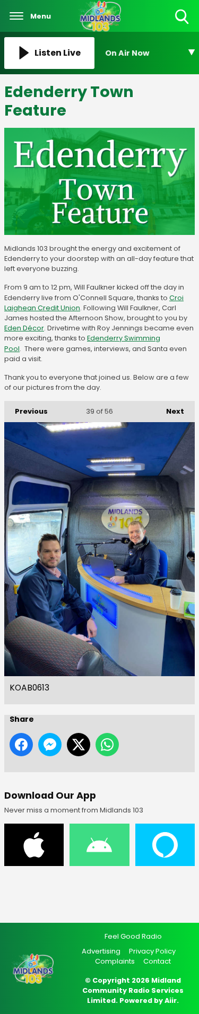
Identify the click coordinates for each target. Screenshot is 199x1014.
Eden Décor (24, 328)
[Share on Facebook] (21, 744)
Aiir (171, 1000)
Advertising (101, 951)
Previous (26, 411)
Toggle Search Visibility (183, 24)
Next (169, 411)
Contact (157, 961)
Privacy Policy (152, 951)
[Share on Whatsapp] (107, 744)
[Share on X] (78, 744)
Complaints (115, 961)
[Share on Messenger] (50, 744)
